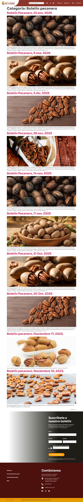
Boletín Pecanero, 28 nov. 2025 (29, 133)
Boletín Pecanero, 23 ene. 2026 (29, 13)
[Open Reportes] (69, 3)
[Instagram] (50, 3)
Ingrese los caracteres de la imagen (61, 445)
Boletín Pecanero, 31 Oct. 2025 (29, 253)
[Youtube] (53, 3)
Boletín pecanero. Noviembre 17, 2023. (35, 334)
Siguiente (73, 409)
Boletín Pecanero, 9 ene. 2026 (28, 53)
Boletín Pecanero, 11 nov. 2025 (29, 213)
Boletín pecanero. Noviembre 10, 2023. (35, 371)
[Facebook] (47, 3)
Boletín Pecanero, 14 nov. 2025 (29, 173)
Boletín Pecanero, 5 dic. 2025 (28, 93)
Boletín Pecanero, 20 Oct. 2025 (29, 294)
